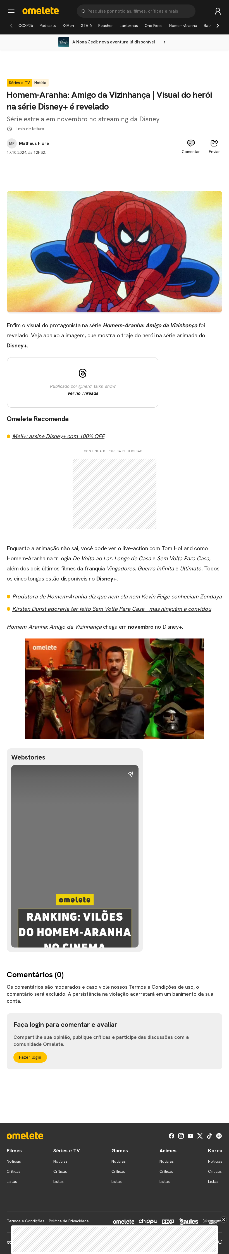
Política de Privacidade (69, 1220)
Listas (12, 1181)
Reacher (105, 25)
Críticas (13, 1171)
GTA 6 (86, 25)
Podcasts (48, 25)
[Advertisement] (114, 168)
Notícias (14, 1161)
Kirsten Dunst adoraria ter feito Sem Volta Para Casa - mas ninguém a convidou (111, 608)
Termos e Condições (25, 1220)
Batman (210, 25)
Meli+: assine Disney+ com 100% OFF (58, 436)
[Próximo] (217, 25)
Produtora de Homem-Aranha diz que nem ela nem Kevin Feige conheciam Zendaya (117, 596)
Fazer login (30, 1057)
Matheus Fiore (34, 143)
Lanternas (129, 25)
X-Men (68, 25)
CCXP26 (25, 25)
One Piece (154, 25)
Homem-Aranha (183, 25)
